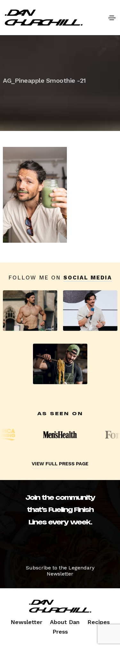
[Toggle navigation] (111, 17)
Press (60, 631)
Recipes (98, 622)
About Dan (65, 622)
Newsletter (26, 622)
